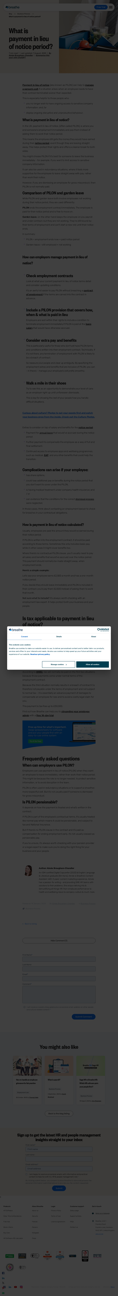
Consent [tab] (24, 637)
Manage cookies (57, 664)
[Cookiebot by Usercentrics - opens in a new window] (99, 630)
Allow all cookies (92, 664)
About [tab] (93, 637)
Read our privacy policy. (40, 654)
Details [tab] (59, 637)
